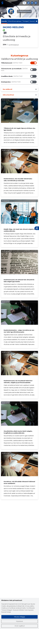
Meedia (4, 21)
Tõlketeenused (11, 63)
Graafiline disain (11, 76)
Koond (32, 21)
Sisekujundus (11, 82)
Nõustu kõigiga (19, 617)
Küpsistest (19, 621)
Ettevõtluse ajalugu (14, 21)
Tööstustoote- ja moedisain (14, 69)
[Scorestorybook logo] (2, 3)
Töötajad (25, 21)
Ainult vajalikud (19, 626)
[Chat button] (28, 3)
